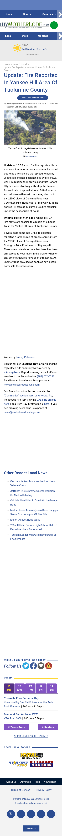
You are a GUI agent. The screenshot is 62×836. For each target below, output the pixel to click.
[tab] (9, 688)
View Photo (31, 156)
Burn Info (42, 49)
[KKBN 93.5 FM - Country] (41, 763)
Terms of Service (20, 790)
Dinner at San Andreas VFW (21, 714)
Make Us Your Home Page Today (24, 659)
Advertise (25, 781)
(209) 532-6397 (45, 376)
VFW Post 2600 (13, 718)
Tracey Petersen (25, 357)
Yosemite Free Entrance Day (21, 698)
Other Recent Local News (26, 473)
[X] (11, 814)
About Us (11, 781)
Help (37, 781)
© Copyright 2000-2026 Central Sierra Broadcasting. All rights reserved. (31, 801)
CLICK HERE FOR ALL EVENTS (31, 736)
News (9, 14)
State (25, 35)
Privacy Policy (43, 790)
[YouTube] (31, 814)
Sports (27, 14)
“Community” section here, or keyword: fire (28, 395)
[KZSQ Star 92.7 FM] (16, 763)
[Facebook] (21, 814)
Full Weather (28, 49)
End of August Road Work (25, 519)
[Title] (51, 814)
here (46, 403)
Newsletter (50, 781)
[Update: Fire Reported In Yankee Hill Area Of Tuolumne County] (30, 144)
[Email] (41, 814)
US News (43, 35)
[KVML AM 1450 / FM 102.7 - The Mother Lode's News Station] (31, 755)
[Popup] (54, 25)
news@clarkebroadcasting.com (22, 384)
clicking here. (12, 372)
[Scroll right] (59, 14)
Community (49, 14)
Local (8, 35)
